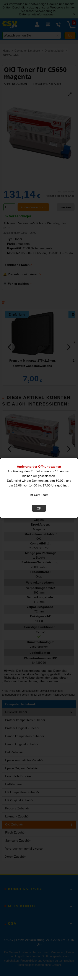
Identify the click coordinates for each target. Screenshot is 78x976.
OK (39, 508)
